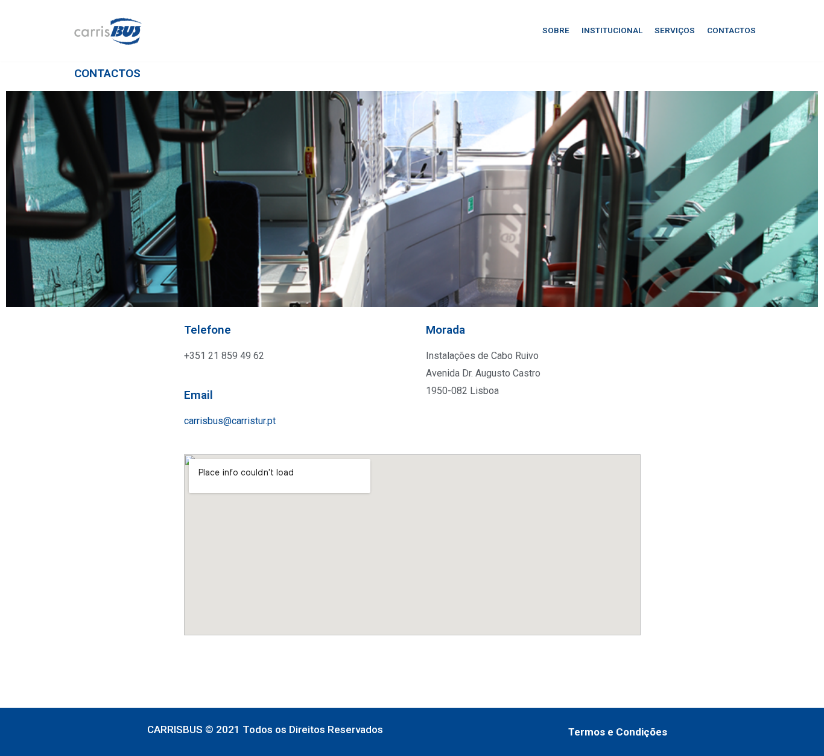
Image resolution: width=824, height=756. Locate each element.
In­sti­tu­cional (612, 30)
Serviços (674, 30)
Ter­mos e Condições (617, 732)
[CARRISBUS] (108, 31)
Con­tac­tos (731, 30)
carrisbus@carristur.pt (230, 421)
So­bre (555, 30)
